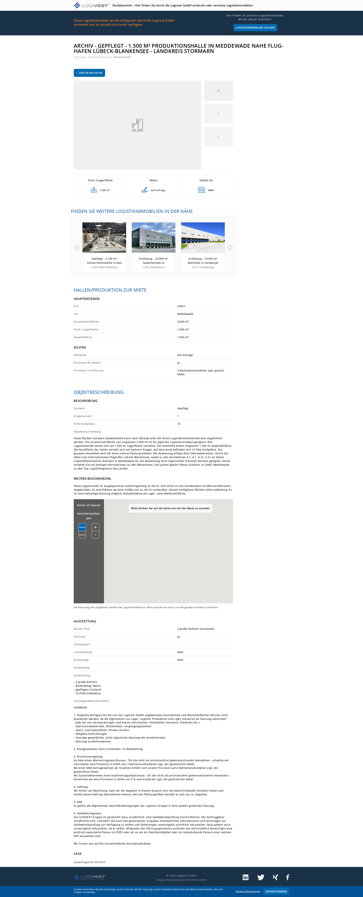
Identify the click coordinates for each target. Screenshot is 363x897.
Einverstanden (276, 891)
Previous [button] (76, 247)
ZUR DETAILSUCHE (90, 73)
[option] (104, 247)
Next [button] (230, 247)
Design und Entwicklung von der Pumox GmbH (181, 879)
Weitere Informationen (248, 891)
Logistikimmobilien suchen (255, 27)
